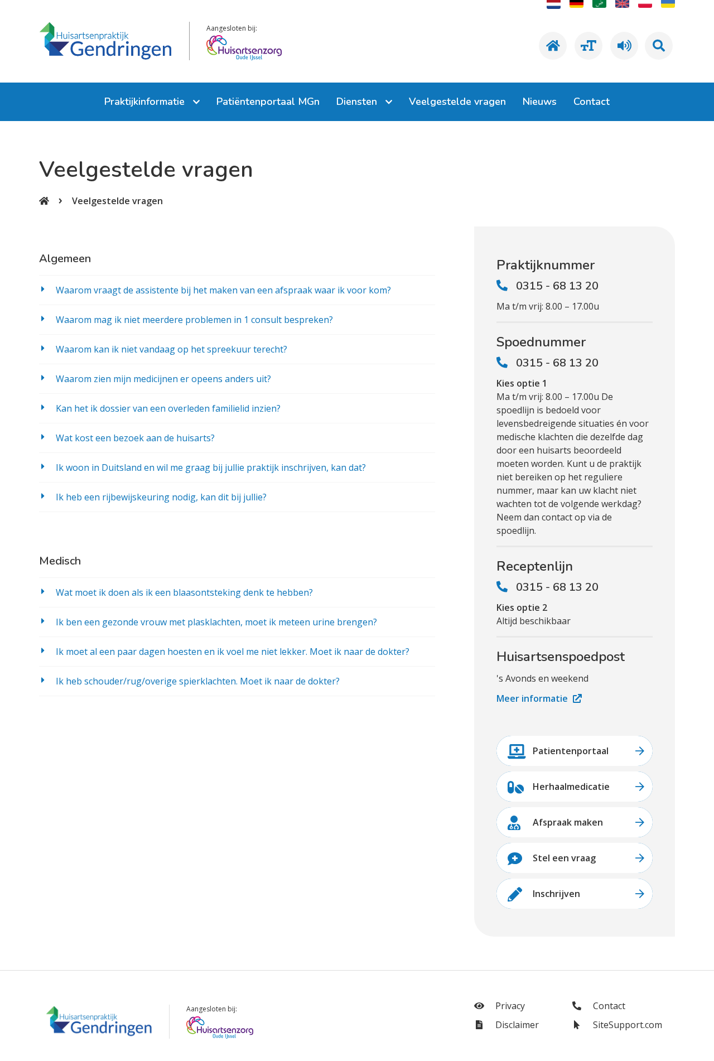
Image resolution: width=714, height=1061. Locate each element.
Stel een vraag (564, 858)
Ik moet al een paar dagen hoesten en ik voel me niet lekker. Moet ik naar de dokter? (232, 651)
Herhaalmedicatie (571, 786)
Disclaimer (516, 1025)
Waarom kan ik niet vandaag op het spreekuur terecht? (171, 349)
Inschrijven (556, 894)
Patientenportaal (571, 751)
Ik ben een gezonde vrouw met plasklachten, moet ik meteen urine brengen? (216, 622)
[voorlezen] (622, 46)
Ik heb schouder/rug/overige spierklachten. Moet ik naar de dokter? (198, 681)
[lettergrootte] (587, 46)
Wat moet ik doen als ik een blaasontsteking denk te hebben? (184, 592)
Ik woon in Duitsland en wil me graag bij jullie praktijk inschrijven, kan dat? (211, 467)
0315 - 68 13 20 (557, 285)
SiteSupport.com (626, 1025)
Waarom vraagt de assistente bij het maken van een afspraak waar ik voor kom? (223, 290)
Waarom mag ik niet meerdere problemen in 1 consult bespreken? (194, 320)
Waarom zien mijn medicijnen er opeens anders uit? (163, 379)
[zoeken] (659, 46)
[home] (551, 46)
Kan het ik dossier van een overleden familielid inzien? (168, 408)
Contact (608, 1006)
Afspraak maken (568, 822)
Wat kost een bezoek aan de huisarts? (135, 438)
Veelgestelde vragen (117, 201)
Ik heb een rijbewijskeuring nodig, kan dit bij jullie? (161, 497)
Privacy (509, 1006)
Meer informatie (533, 698)
